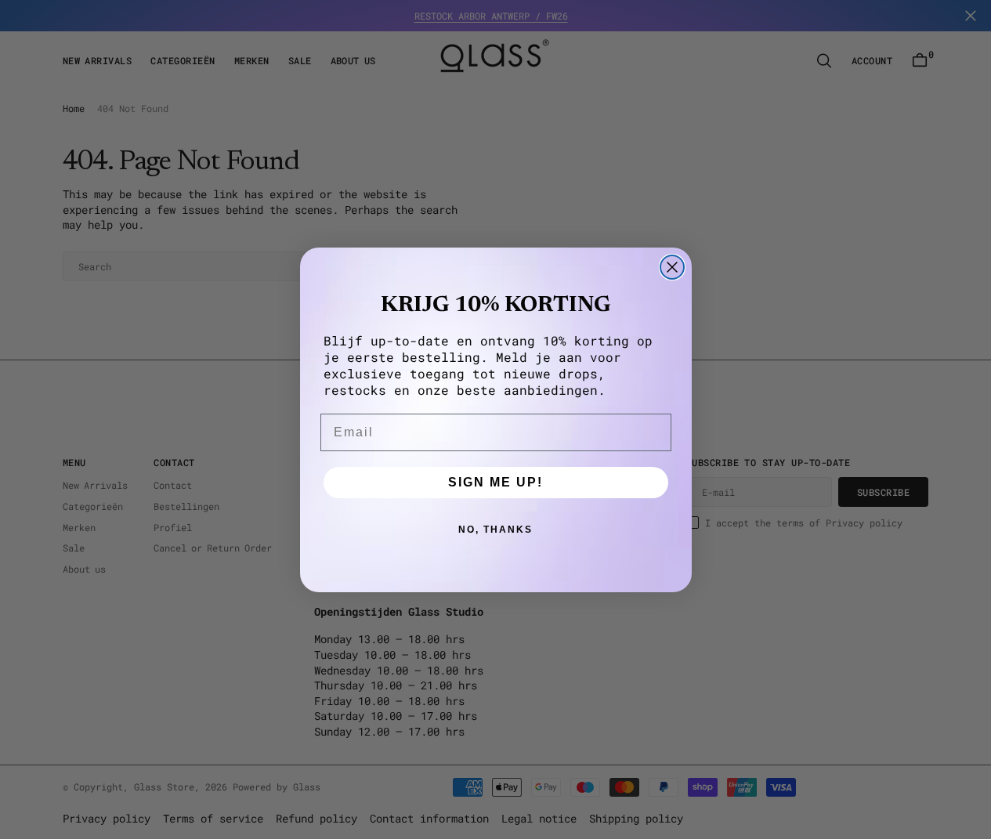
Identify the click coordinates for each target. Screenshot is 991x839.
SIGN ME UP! (495, 482)
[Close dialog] (672, 267)
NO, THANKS (495, 529)
